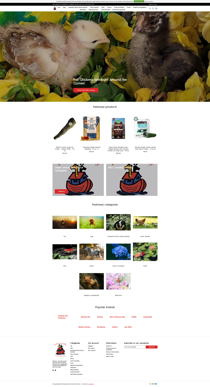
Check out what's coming (86, 90)
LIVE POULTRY (105, 10)
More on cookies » (149, 1)
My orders (91, 348)
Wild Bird (118, 295)
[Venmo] (156, 384)
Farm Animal (145, 236)
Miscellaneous (74, 369)
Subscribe (151, 347)
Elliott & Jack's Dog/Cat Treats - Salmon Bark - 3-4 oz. (64, 149)
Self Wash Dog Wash (118, 10)
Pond (145, 266)
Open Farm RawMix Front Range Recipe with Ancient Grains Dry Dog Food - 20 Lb (118, 149)
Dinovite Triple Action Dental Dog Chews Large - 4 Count (145, 148)
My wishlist (91, 350)
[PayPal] (153, 384)
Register (90, 346)
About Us (108, 346)
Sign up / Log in (153, 4)
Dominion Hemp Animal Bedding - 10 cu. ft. (91, 148)
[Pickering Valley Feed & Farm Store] (54, 8)
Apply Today (110, 356)
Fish (64, 266)
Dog (91, 236)
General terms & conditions (111, 348)
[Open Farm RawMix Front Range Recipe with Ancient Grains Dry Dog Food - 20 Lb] (118, 128)
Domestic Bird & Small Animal (118, 236)
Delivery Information (112, 352)
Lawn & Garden (118, 266)
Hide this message (139, 1)
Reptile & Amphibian (91, 295)
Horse (92, 266)
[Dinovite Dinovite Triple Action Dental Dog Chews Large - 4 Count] (145, 128)
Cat (64, 236)
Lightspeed (91, 384)
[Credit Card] (150, 384)
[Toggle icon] (150, 8)
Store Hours (109, 354)
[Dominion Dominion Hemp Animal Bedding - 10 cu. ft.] (91, 128)
